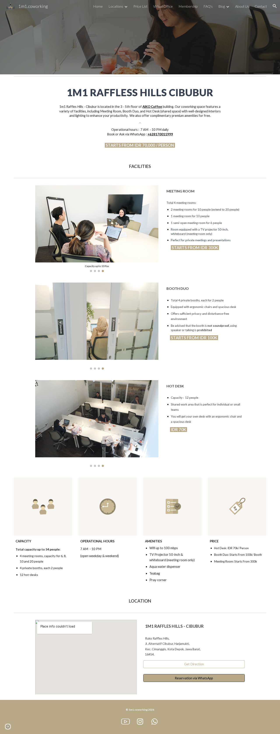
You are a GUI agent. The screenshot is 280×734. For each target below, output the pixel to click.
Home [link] (98, 6)
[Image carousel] (96, 326)
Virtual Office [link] (163, 6)
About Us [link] (242, 6)
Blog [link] (221, 6)
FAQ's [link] (208, 6)
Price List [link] (140, 6)
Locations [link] (115, 6)
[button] (275, 6)
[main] (140, 92)
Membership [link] (188, 6)
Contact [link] (261, 6)
